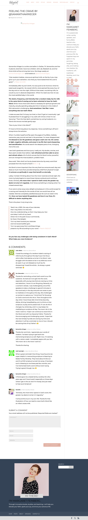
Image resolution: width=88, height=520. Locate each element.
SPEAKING (28, 514)
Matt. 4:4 (36, 164)
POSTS (15, 514)
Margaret (12, 17)
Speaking (55, 2)
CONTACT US (36, 514)
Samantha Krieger (21, 329)
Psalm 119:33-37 (45, 228)
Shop (27, 2)
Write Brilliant (64, 2)
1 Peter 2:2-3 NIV (20, 82)
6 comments (19, 17)
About (32, 2)
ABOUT (21, 514)
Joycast (43, 2)
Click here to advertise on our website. (72, 180)
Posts (37, 2)
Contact (72, 2)
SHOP (10, 514)
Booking (49, 2)
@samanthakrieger (42, 73)
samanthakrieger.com (17, 73)
